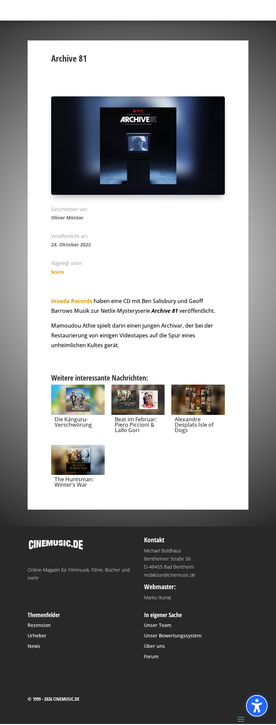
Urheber (37, 635)
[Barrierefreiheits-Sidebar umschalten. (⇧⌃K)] (257, 706)
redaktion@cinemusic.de (170, 575)
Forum (151, 656)
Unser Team (157, 625)
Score (57, 272)
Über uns (154, 646)
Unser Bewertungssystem (173, 635)
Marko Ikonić (157, 597)
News (34, 646)
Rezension (39, 625)
